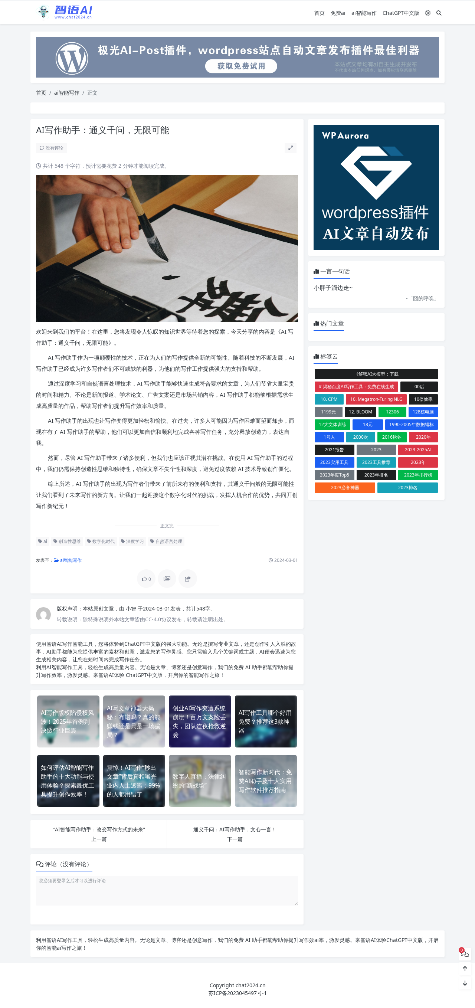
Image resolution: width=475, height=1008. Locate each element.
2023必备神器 (345, 487)
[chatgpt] (237, 56)
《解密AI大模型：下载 (376, 374)
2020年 (423, 437)
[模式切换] (427, 13)
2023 (376, 449)
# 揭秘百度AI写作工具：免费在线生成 (356, 386)
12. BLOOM (360, 412)
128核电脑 (423, 412)
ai (44, 541)
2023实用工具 (334, 462)
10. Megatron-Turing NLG (376, 399)
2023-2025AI (418, 449)
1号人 (329, 437)
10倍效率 (423, 399)
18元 (368, 424)
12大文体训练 (332, 424)
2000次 (360, 437)
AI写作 (64, 643)
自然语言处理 (168, 541)
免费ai (338, 12)
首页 (319, 12)
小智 (132, 608)
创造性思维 (69, 541)
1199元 (328, 412)
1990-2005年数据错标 (411, 424)
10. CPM (329, 399)
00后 (419, 386)
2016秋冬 (392, 437)
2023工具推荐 (376, 462)
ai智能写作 (364, 12)
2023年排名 (376, 475)
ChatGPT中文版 (401, 12)
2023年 (418, 462)
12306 (392, 412)
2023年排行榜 (418, 475)
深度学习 (134, 541)
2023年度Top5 (334, 475)
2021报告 (334, 449)
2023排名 (407, 487)
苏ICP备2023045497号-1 (238, 992)
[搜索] (439, 13)
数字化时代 (103, 541)
